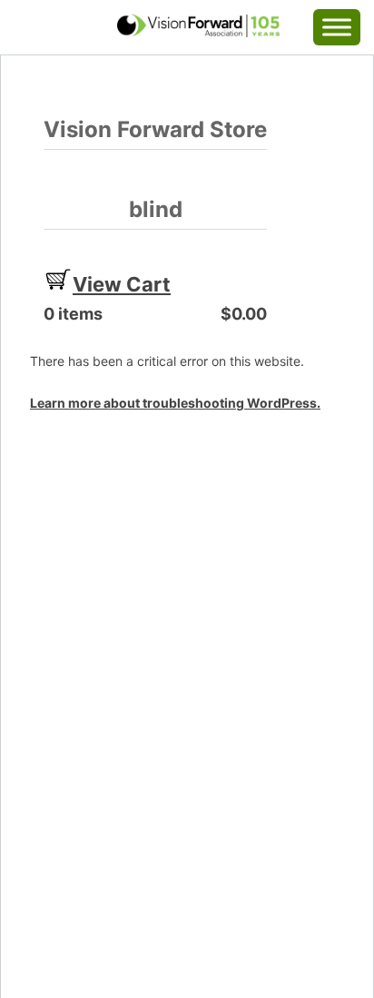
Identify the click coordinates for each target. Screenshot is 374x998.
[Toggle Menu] (336, 26)
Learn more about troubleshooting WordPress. (175, 402)
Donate (48, 23)
